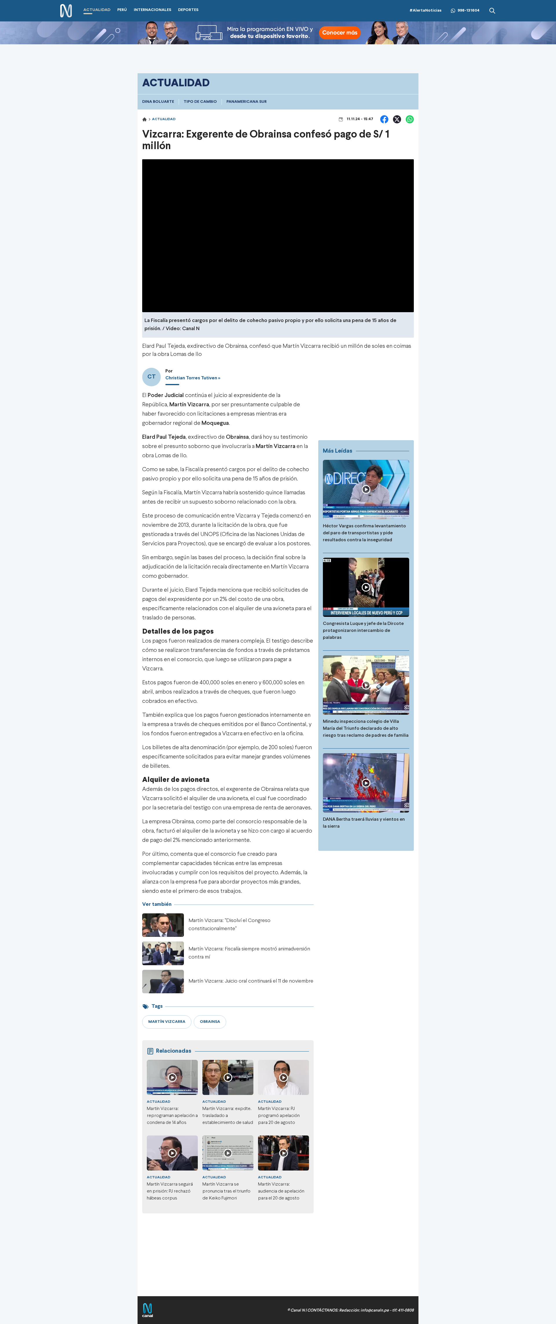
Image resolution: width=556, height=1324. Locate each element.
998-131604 (469, 10)
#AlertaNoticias (425, 10)
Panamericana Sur (246, 102)
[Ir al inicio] (66, 11)
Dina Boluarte (158, 102)
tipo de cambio (200, 102)
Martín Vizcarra (275, 446)
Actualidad (163, 119)
